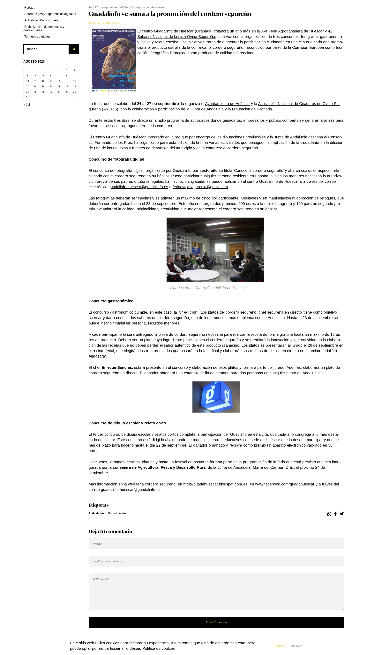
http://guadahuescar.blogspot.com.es (215, 484)
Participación (117, 513)
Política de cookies (158, 648)
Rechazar (296, 645)
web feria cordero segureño (152, 484)
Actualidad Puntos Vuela (41, 20)
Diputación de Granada (252, 109)
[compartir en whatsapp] (329, 514)
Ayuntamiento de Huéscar (227, 103)
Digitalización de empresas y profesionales (43, 28)
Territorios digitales (37, 36)
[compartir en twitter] (342, 514)
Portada (29, 7)
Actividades (96, 513)
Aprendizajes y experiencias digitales (50, 14)
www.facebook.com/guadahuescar (284, 484)
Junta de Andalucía (207, 109)
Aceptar (280, 645)
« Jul (26, 104)
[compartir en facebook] (335, 514)
